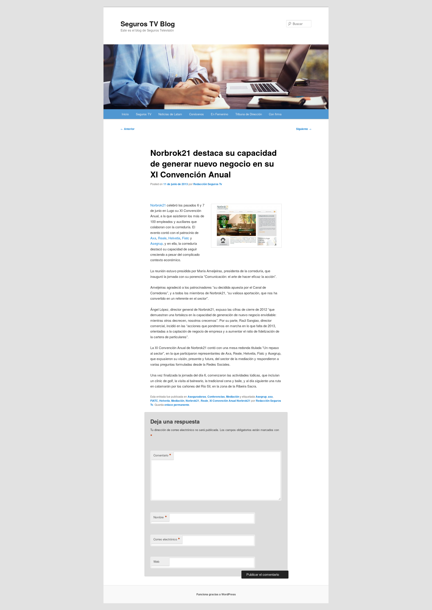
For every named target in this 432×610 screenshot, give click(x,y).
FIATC (154, 401)
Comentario (162, 455)
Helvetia (174, 238)
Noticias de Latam (170, 114)
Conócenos (196, 114)
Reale (162, 238)
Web (156, 561)
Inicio (125, 114)
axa (270, 397)
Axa (153, 238)
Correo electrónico (166, 539)
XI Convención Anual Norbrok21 (229, 401)
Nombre (160, 517)
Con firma (275, 114)
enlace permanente (176, 405)
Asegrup (156, 243)
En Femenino (219, 114)
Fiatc (185, 238)
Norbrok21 (158, 205)
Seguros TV (143, 114)
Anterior (128, 129)
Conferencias (216, 397)
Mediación (232, 397)
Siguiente (303, 129)
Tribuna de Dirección (248, 114)
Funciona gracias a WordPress (216, 594)
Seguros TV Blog (148, 23)
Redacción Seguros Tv (207, 184)
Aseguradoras (197, 397)
